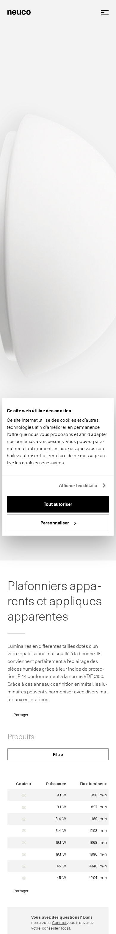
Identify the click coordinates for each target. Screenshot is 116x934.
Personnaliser (54, 523)
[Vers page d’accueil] (19, 12)
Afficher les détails (78, 485)
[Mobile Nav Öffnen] (103, 12)
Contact (59, 922)
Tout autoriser (58, 504)
